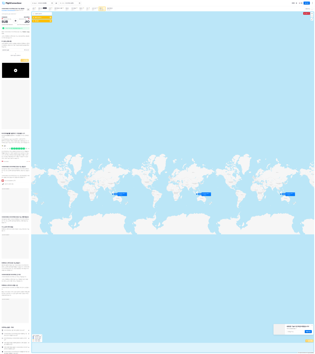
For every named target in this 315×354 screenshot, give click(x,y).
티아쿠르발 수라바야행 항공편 (8, 10)
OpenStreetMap (311, 352)
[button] (312, 13)
